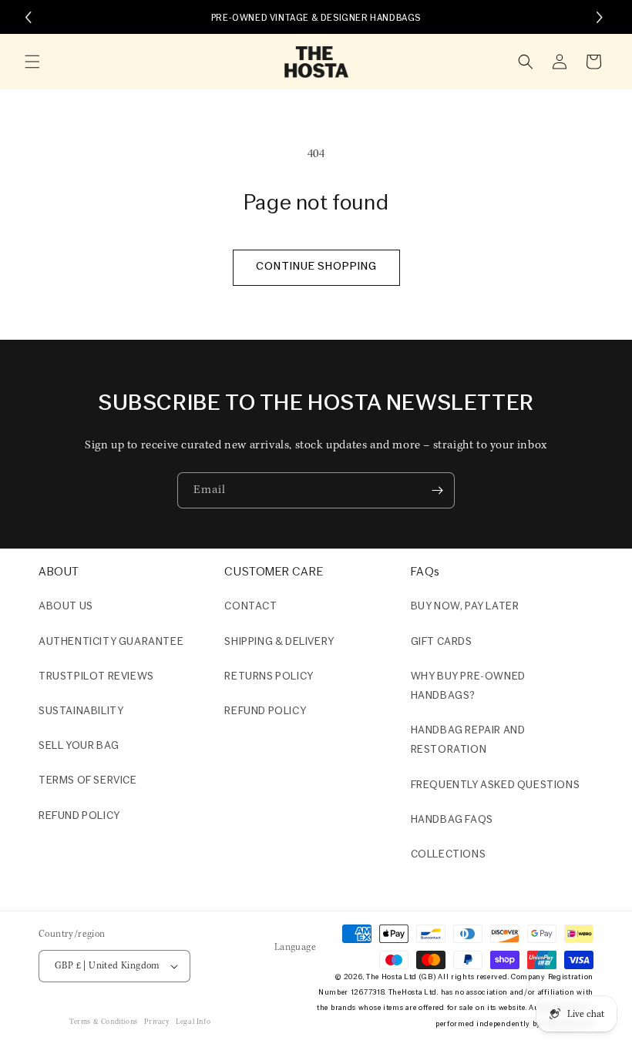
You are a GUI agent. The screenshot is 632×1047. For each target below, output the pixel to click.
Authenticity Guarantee (111, 642)
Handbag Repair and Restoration (468, 740)
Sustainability (81, 711)
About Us (66, 606)
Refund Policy (265, 711)
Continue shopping (316, 267)
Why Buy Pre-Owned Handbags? (468, 686)
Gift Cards (441, 642)
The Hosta (384, 977)
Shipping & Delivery (279, 642)
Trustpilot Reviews (96, 677)
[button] (32, 62)
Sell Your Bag (79, 746)
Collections (448, 855)
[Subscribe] (437, 490)
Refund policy (79, 816)
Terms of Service (88, 781)
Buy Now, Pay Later (465, 606)
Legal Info (193, 1022)
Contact (250, 606)
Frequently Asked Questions (495, 785)
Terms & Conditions (103, 1022)
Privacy (156, 1022)
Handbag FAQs (452, 820)
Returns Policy (268, 677)
